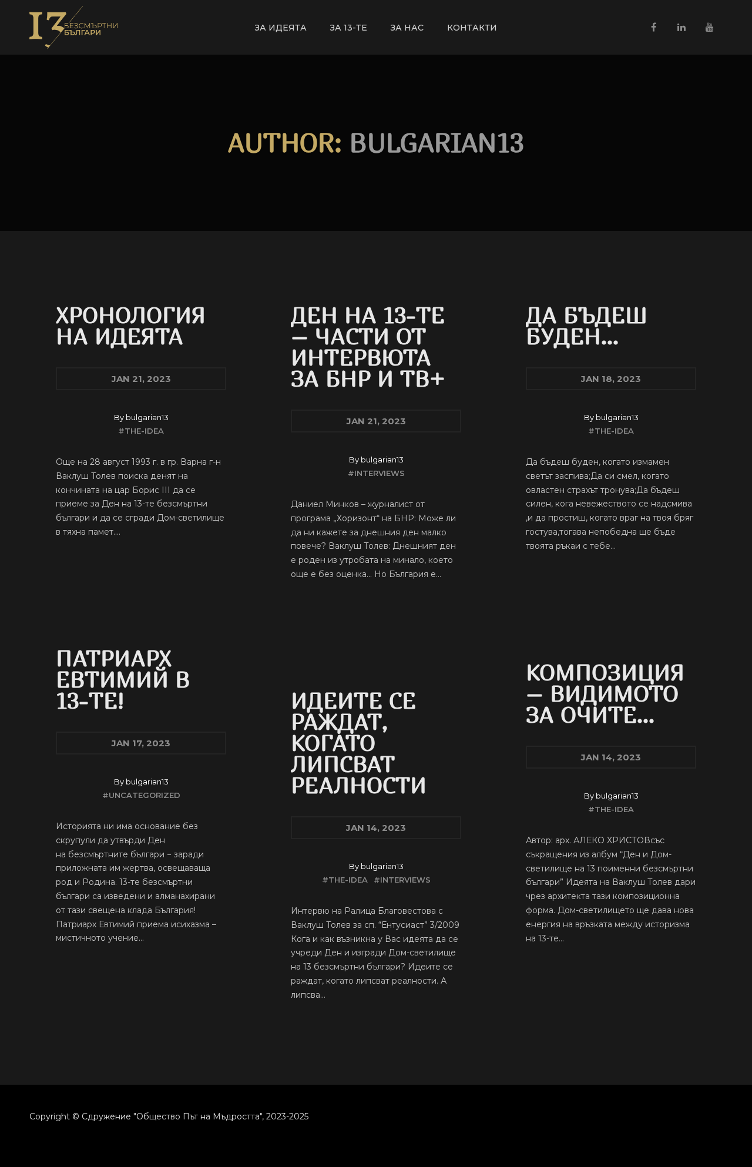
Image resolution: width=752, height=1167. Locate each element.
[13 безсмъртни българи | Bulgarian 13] (73, 27)
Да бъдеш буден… (586, 325)
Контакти (472, 27)
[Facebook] (653, 27)
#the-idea (141, 431)
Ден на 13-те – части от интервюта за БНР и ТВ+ (368, 346)
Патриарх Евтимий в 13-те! (123, 679)
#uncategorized (141, 795)
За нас (407, 27)
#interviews (376, 473)
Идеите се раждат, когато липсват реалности (359, 742)
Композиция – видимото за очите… (605, 693)
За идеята (281, 27)
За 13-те (348, 27)
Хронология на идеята (131, 325)
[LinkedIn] (681, 27)
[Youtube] (710, 27)
